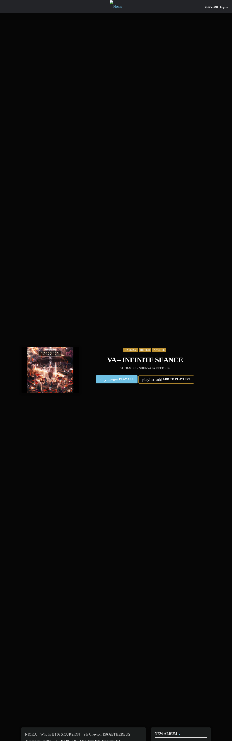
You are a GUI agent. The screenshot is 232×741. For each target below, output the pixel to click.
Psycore (159, 350)
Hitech (145, 350)
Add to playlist (166, 379)
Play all (116, 379)
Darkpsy (131, 350)
